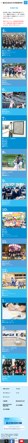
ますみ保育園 (6, 409)
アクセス (18, 389)
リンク (17, 393)
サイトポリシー (6, 393)
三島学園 (5, 401)
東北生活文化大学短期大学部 (7, 405)
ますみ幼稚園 (19, 405)
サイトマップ (6, 397)
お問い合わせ (6, 389)
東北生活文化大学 (20, 401)
